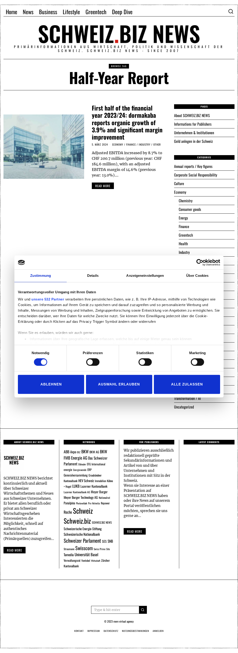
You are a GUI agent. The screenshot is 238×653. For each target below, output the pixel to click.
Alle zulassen (187, 384)
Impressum (93, 631)
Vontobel (85, 560)
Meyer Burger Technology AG (81, 497)
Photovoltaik (81, 503)
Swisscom (84, 548)
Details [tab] (93, 276)
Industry (144, 144)
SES (104, 541)
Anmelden (158, 631)
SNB (110, 541)
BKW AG (94, 452)
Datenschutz (111, 631)
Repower (105, 503)
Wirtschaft (95, 560)
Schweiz (83, 511)
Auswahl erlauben (119, 384)
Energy (183, 218)
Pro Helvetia (94, 503)
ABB (66, 451)
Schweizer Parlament (82, 540)
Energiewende (79, 470)
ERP (89, 469)
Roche (68, 512)
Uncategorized (184, 407)
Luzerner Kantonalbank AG (77, 492)
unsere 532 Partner (47, 299)
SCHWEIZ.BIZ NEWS (102, 522)
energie (68, 469)
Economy (117, 144)
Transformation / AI (187, 398)
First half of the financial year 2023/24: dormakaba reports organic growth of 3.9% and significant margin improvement (127, 122)
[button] (143, 610)
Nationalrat (104, 498)
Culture (179, 183)
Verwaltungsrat (72, 560)
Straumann (69, 549)
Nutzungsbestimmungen (135, 631)
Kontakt (79, 631)
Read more (14, 550)
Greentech (96, 11)
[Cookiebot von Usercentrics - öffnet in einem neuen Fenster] (199, 262)
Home (11, 11)
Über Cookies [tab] (197, 276)
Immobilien (100, 481)
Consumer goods (190, 209)
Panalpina (69, 502)
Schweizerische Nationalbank (82, 534)
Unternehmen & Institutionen (194, 132)
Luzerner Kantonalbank (93, 486)
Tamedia (69, 554)
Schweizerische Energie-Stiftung (83, 528)
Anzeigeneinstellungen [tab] (145, 276)
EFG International (96, 464)
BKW (85, 451)
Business (48, 11)
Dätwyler (82, 464)
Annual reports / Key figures (193, 166)
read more (102, 185)
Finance (131, 144)
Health (183, 243)
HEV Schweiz (86, 480)
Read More (134, 531)
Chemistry (185, 200)
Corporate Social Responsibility (195, 175)
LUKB (75, 486)
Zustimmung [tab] (40, 276)
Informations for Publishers (193, 124)
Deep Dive (122, 11)
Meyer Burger (99, 491)
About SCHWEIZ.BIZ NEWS (192, 115)
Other (157, 144)
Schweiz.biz (77, 521)
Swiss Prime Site (102, 549)
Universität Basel (86, 554)
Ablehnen (51, 384)
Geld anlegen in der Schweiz (193, 141)
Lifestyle (71, 11)
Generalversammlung (76, 475)
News (28, 11)
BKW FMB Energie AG (85, 454)
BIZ (78, 452)
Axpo (73, 451)
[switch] (92, 362)
